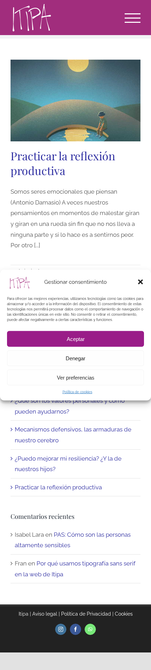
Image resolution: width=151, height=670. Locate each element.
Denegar (75, 358)
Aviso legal (44, 614)
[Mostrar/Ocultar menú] (132, 18)
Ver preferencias (75, 377)
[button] (140, 282)
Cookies (124, 614)
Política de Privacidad (86, 614)
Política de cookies (77, 392)
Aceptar (76, 339)
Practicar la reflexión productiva (63, 163)
